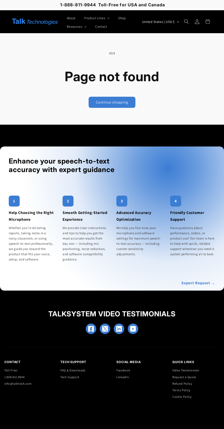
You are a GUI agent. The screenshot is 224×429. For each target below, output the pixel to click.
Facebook (123, 370)
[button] (97, 18)
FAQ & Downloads (73, 370)
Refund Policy (182, 384)
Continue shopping (112, 102)
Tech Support (69, 377)
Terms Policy (181, 390)
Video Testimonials (185, 370)
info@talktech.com (18, 384)
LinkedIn (122, 377)
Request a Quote (184, 377)
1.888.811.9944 (14, 377)
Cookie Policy (182, 397)
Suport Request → (198, 282)
